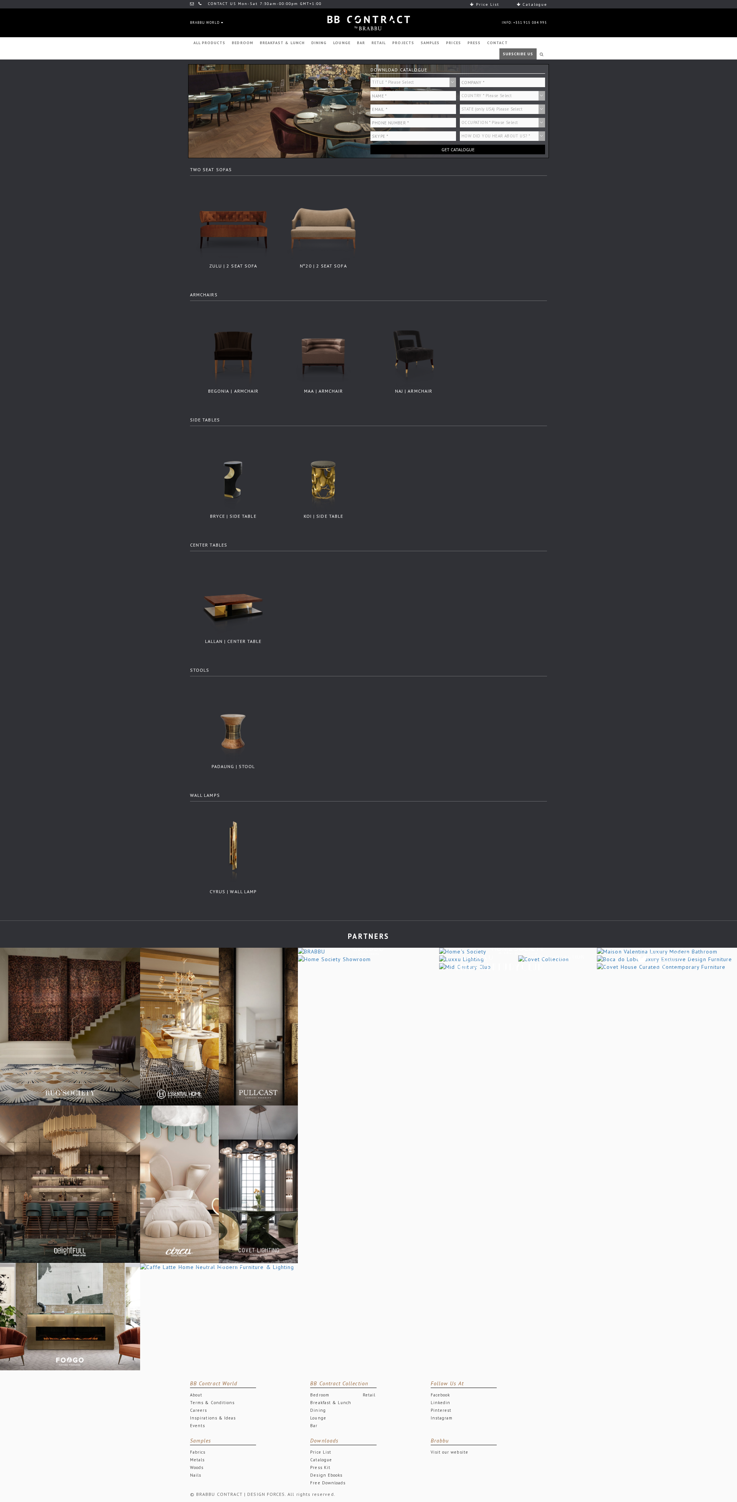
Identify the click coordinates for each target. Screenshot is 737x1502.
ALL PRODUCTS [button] (209, 42)
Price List (486, 4)
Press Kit (320, 1467)
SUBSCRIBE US (518, 53)
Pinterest (441, 1410)
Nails (195, 1475)
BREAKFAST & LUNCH (282, 42)
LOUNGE (341, 42)
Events (197, 1425)
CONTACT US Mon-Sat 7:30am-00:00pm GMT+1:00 (264, 3)
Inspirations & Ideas (213, 1418)
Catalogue (534, 4)
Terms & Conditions (212, 1402)
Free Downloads (327, 1482)
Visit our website (449, 1452)
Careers (198, 1410)
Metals (197, 1459)
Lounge (318, 1418)
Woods (196, 1467)
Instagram (442, 1418)
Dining (318, 1410)
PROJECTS (403, 42)
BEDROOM (242, 42)
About (196, 1395)
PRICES (453, 42)
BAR (361, 42)
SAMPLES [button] (430, 42)
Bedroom (319, 1395)
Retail (369, 1395)
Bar (313, 1425)
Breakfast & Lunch (330, 1402)
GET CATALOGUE (457, 149)
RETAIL (379, 42)
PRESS (474, 42)
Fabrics (197, 1452)
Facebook (440, 1395)
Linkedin (441, 1402)
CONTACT (497, 42)
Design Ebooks (326, 1475)
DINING (319, 42)
